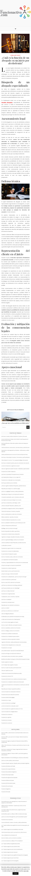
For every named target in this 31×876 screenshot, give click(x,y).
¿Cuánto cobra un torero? (6, 545)
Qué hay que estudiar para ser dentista (9, 483)
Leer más (25, 871)
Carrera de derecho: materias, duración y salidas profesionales (14, 822)
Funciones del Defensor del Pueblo (8, 766)
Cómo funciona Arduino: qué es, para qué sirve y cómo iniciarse (13, 832)
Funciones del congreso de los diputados (9, 777)
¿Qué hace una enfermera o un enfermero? (10, 610)
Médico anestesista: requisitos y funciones (9, 517)
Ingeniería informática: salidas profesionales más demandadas (14, 642)
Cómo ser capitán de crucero (7, 670)
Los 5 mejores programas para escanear (9, 852)
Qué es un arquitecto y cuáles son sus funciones (10, 628)
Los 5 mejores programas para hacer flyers (10, 858)
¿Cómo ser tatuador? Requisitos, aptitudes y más (11, 505)
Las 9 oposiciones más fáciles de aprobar (9, 559)
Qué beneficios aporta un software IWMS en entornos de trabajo (14, 814)
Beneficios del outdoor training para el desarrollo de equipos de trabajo (15, 659)
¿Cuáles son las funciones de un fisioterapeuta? (10, 619)
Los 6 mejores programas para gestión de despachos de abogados (14, 855)
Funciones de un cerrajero (6, 647)
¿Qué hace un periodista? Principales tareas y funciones (12, 474)
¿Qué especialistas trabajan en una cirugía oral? (10, 477)
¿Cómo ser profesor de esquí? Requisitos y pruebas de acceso (13, 542)
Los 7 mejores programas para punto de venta (10, 846)
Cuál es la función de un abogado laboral (9, 711)
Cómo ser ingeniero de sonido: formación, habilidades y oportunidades (15, 468)
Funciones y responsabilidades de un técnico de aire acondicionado (14, 562)
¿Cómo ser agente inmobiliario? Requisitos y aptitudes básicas (13, 485)
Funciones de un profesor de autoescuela (9, 633)
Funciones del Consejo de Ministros (8, 769)
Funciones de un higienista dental (8, 593)
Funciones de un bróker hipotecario (8, 471)
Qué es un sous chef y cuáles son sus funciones (10, 582)
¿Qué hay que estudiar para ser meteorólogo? (10, 588)
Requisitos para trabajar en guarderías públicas (10, 689)
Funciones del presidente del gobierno (9, 771)
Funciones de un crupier (6, 700)
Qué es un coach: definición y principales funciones (11, 625)
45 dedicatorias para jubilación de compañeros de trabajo (12, 616)
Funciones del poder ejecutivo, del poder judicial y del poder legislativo (15, 763)
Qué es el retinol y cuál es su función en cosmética (11, 838)
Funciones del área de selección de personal (10, 694)
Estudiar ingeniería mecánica (7, 662)
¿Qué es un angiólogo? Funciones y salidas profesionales (12, 491)
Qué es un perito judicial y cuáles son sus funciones (11, 514)
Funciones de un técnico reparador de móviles (10, 639)
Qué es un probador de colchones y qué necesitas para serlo (13, 522)
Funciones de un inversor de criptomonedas (10, 551)
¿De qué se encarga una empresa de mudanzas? (11, 653)
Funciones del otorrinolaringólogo (7, 697)
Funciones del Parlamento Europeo (8, 783)
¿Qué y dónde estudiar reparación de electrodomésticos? (12, 650)
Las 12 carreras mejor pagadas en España (9, 622)
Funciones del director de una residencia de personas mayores (13, 679)
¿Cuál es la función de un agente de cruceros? (10, 466)
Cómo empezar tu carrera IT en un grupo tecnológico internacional (14, 460)
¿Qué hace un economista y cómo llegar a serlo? (10, 502)
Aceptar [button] (15, 873)
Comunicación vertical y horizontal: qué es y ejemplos (12, 656)
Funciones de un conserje (6, 720)
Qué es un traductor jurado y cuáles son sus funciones (12, 556)
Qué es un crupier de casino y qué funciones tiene (11, 667)
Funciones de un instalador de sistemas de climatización (12, 682)
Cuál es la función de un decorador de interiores (10, 691)
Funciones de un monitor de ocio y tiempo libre (10, 534)
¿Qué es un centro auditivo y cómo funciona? (10, 760)
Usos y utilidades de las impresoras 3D (9, 835)
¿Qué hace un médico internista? (7, 591)
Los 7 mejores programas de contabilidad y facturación (12, 829)
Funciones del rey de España (7, 786)
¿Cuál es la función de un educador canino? (9, 706)
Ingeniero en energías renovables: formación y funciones (12, 537)
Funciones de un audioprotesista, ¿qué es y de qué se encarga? (13, 576)
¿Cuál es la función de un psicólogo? (8, 703)
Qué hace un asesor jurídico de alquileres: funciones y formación (14, 436)
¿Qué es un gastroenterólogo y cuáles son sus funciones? (12, 539)
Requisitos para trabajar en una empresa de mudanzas (12, 494)
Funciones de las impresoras (7, 819)
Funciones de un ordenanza (6, 714)
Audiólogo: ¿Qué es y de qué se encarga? (9, 528)
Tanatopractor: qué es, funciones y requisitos (10, 596)
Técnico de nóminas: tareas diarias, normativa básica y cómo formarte (15, 447)
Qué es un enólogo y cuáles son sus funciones (10, 630)
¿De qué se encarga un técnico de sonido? (9, 574)
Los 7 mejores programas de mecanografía (9, 860)
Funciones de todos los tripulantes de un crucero (10, 520)
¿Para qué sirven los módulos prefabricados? (15, 423)
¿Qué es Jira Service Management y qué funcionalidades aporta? (14, 816)
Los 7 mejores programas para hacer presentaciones (11, 849)
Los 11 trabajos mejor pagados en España (9, 664)
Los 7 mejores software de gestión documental (10, 843)
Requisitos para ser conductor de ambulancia (10, 605)
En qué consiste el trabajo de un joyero (9, 554)
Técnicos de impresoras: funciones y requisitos (10, 511)
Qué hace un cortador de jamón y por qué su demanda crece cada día (15, 463)
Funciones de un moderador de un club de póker (11, 480)
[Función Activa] (15, 12)
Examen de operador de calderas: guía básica (10, 531)
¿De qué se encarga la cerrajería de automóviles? (11, 565)
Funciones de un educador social (7, 602)
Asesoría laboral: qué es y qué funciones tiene (10, 571)
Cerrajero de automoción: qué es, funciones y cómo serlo (12, 497)
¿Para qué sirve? (15, 55)
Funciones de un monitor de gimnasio (8, 568)
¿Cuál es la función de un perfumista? (8, 579)
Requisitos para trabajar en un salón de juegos (10, 488)
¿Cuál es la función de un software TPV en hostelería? (12, 840)
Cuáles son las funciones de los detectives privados (11, 673)
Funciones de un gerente (6, 717)
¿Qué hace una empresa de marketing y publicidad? (11, 585)
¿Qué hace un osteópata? (6, 599)
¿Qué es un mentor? (5, 608)
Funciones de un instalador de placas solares (10, 636)
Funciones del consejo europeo (7, 774)
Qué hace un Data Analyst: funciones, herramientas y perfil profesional (15, 457)
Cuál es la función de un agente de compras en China (12, 708)
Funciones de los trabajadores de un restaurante (11, 645)
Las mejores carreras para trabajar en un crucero (11, 500)
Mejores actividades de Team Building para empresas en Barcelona (14, 757)
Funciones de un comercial (6, 723)
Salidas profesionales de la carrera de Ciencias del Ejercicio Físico (14, 454)
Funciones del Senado (5, 791)
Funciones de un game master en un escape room (11, 548)
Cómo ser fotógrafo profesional (7, 613)
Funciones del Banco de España (7, 780)
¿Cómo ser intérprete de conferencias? (9, 525)
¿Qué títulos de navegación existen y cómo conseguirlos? (12, 508)
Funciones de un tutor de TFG (7, 676)
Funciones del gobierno (6, 789)
